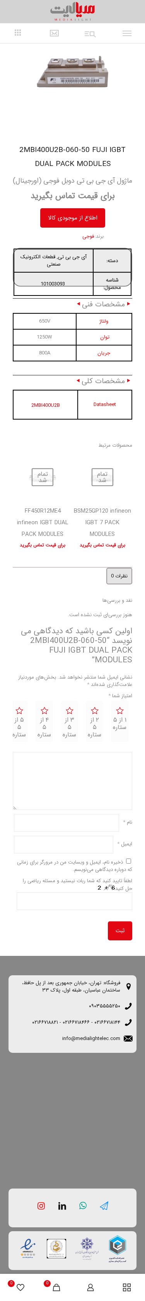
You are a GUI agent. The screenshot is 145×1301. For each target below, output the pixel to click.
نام (127, 822)
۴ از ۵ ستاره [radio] (44, 727)
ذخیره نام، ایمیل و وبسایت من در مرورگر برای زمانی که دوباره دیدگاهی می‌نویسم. (74, 866)
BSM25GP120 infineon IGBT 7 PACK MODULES (102, 522)
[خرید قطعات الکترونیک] (72, 11)
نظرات (119, 576)
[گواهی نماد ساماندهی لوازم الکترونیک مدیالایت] (56, 1248)
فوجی (88, 236)
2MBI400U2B (45, 405)
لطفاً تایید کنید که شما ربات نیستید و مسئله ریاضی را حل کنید (77, 885)
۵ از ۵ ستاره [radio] (19, 727)
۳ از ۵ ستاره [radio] (69, 727)
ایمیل (124, 844)
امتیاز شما (120, 696)
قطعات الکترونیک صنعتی (40, 260)
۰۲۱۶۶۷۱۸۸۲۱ (45, 1022)
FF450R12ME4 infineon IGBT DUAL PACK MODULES (42, 522)
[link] (117, 1248)
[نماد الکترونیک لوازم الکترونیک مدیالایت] (27, 1247)
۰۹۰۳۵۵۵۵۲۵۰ (104, 1006)
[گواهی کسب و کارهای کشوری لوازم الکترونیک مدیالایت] (117, 1248)
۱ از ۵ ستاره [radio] (119, 723)
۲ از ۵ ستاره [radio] (94, 727)
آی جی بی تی (72, 257)
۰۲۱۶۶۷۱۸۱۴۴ (107, 1022)
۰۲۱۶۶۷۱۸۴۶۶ (76, 1022)
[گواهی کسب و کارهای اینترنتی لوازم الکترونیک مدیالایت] (84, 1246)
